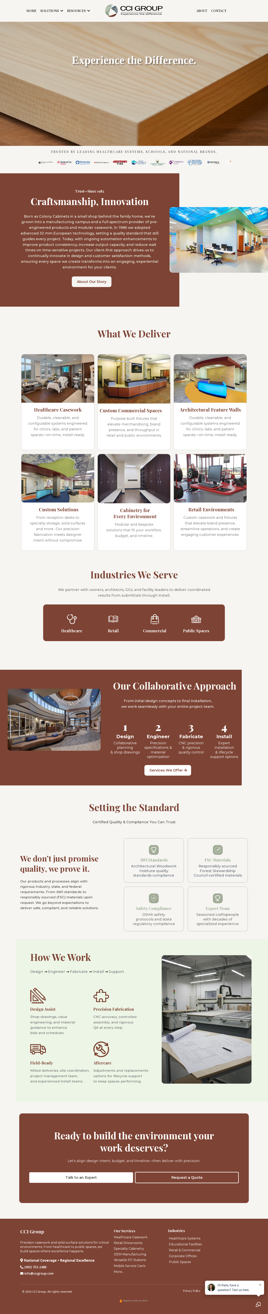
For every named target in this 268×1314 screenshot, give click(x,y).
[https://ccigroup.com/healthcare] (72, 619)
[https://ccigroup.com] (134, 11)
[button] (61, 11)
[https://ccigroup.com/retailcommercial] (113, 619)
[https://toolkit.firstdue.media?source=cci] (134, 1301)
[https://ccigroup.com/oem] (196, 619)
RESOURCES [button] (77, 11)
